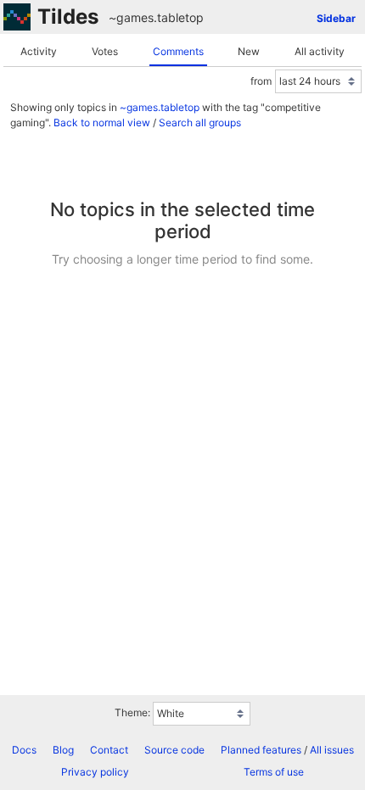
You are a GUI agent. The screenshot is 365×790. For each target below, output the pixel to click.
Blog (63, 749)
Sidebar (336, 18)
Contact (109, 749)
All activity (320, 51)
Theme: (132, 712)
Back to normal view (101, 122)
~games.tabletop (159, 107)
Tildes (67, 16)
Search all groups (200, 122)
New (249, 51)
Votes (105, 51)
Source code (174, 749)
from (261, 81)
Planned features (261, 749)
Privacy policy (95, 771)
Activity (38, 51)
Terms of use (274, 771)
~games (131, 17)
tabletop (180, 17)
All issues (332, 749)
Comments (178, 51)
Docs (24, 749)
